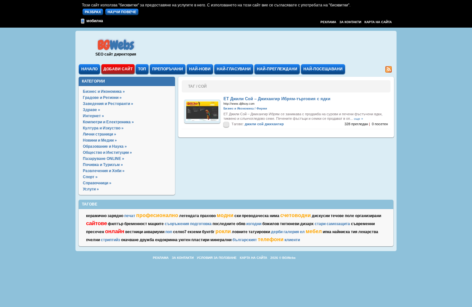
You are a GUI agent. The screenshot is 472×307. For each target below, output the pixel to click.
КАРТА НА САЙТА (378, 22)
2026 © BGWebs (283, 257)
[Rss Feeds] (388, 71)
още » (358, 118)
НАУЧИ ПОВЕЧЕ (122, 12)
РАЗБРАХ (93, 12)
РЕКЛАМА (328, 22)
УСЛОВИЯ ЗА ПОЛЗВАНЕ (217, 257)
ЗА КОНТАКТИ (350, 22)
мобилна (94, 21)
